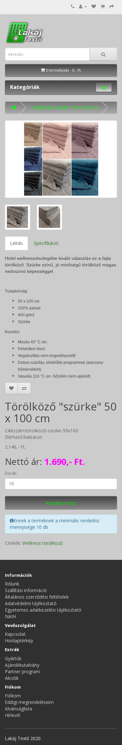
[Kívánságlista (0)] (93, 6)
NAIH (10, 616)
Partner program (22, 671)
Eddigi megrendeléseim (29, 702)
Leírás (16, 243)
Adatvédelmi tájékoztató (31, 603)
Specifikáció (46, 243)
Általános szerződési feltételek (37, 597)
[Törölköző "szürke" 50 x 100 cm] (61, 159)
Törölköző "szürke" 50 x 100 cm (64, 107)
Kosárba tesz (61, 502)
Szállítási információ (26, 590)
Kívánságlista (18, 709)
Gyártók (13, 658)
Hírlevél (12, 715)
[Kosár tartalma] (103, 6)
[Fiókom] (83, 6)
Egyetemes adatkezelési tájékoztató (43, 610)
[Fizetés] (111, 6)
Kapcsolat (15, 634)
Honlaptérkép (19, 640)
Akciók (12, 678)
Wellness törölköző (42, 543)
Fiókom (13, 696)
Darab (11, 473)
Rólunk (12, 584)
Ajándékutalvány (22, 665)
